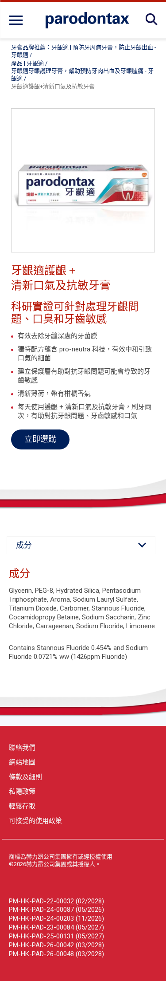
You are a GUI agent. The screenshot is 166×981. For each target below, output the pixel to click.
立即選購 (40, 439)
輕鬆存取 (22, 806)
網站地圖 (22, 762)
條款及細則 (25, 777)
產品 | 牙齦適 (27, 63)
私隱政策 (22, 792)
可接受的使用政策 (35, 821)
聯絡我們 (22, 748)
